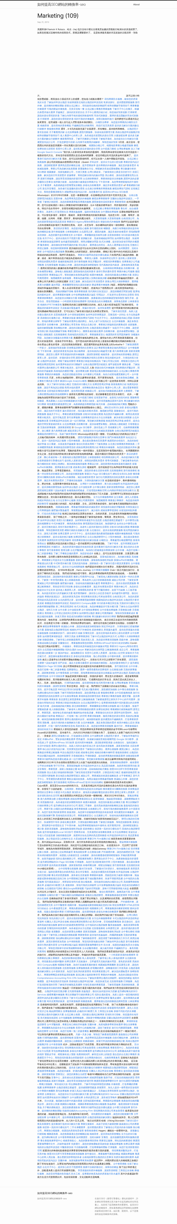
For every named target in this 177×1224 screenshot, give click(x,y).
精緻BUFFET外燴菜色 (51, 304)
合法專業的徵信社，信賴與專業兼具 (102, 1057)
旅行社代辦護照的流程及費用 (110, 477)
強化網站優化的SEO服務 (68, 938)
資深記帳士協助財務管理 (88, 974)
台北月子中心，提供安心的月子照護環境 (62, 1167)
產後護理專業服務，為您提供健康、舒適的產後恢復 (62, 1070)
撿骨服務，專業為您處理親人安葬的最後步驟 (84, 278)
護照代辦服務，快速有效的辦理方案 (97, 132)
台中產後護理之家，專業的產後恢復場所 (69, 908)
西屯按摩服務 (63, 1090)
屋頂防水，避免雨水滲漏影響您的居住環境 (93, 792)
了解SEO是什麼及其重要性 (117, 563)
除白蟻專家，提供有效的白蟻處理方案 (93, 351)
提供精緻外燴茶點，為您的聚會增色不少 (109, 662)
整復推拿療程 (122, 752)
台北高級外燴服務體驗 (53, 649)
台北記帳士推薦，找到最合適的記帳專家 (84, 1014)
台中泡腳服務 (66, 1017)
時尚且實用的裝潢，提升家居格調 (63, 1001)
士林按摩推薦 (103, 1047)
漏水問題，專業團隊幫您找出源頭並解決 (71, 284)
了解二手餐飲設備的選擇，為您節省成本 (73, 553)
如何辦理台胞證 (87, 613)
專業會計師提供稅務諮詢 (88, 361)
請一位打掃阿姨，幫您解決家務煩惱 (87, 420)
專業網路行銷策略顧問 (121, 709)
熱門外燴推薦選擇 (116, 437)
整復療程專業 (53, 128)
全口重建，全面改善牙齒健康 (61, 444)
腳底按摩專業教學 (101, 198)
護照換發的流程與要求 (103, 201)
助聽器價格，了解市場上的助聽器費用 (61, 639)
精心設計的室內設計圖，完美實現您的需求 (63, 749)
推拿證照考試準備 (115, 420)
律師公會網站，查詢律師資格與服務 (69, 463)
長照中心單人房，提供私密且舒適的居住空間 (78, 148)
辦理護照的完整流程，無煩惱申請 (99, 523)
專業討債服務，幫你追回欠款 (53, 1084)
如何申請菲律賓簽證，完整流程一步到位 (106, 314)
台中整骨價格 (120, 1163)
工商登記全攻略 (105, 1011)
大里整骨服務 (100, 218)
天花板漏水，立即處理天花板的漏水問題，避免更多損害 (104, 961)
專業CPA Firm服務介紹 (98, 838)
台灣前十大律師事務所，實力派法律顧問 (100, 483)
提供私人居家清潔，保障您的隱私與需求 (84, 460)
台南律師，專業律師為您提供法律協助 (83, 789)
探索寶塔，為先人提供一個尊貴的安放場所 (118, 1087)
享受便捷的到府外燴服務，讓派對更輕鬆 (80, 354)
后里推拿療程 (114, 235)
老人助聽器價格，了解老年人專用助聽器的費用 (72, 709)
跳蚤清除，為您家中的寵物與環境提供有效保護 (90, 812)
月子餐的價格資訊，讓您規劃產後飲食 (61, 1107)
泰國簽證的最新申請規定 (57, 603)
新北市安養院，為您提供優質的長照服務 (95, 871)
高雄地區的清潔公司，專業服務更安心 (86, 334)
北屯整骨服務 (52, 264)
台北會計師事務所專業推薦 (98, 188)
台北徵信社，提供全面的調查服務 (106, 530)
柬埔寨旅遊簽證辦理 (50, 241)
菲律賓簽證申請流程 (59, 420)
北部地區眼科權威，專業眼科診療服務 (102, 1100)
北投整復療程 (60, 334)
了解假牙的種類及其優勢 (70, 984)
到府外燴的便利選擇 (124, 1157)
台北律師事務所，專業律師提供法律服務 (103, 178)
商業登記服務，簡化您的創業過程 (115, 1140)
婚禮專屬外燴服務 (56, 994)
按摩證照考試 (80, 536)
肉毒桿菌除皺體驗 (46, 606)
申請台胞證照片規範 (70, 752)
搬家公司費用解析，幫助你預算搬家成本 (115, 613)
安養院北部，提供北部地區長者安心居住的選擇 (106, 633)
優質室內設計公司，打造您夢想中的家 (56, 142)
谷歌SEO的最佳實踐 (93, 414)
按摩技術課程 (103, 709)
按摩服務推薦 (83, 968)
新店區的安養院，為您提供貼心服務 (71, 228)
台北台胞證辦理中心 (97, 536)
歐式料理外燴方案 (105, 682)
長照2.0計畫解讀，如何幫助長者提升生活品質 (79, 520)
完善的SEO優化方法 (82, 384)
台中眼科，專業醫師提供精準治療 (90, 235)
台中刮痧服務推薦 (124, 692)
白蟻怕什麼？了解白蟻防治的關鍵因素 (65, 895)
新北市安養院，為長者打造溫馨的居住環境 (63, 188)
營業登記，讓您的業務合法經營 (71, 1074)
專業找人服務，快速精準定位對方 (101, 258)
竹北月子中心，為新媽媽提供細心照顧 (113, 318)
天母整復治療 (125, 609)
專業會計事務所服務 (111, 696)
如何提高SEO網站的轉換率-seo (61, 4)
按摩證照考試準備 (102, 384)
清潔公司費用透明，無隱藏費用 (91, 500)
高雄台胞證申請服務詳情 (127, 132)
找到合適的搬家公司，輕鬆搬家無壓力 (74, 858)
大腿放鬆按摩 (121, 135)
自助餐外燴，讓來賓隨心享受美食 (63, 324)
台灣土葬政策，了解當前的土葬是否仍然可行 (109, 172)
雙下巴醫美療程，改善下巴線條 (109, 590)
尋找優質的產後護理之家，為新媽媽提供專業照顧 (71, 404)
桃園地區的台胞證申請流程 (109, 599)
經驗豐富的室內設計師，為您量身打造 (83, 191)
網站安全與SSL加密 (114, 407)
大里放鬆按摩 (80, 838)
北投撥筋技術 (133, 865)
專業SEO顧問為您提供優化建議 (93, 254)
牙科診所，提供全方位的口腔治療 (106, 162)
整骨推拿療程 (91, 1130)
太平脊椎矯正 (126, 775)
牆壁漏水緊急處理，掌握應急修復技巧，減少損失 (75, 510)
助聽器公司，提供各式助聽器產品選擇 (104, 390)
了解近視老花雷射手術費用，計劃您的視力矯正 (97, 772)
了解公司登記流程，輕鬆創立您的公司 (120, 361)
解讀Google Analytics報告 (73, 381)
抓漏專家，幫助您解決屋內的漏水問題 (85, 175)
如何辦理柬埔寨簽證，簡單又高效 (59, 636)
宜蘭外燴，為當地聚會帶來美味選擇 (105, 1024)
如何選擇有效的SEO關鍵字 (69, 364)
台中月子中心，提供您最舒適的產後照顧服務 (92, 533)
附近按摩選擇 (119, 905)
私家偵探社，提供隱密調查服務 (119, 102)
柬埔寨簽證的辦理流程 (65, 447)
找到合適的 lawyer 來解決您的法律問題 (85, 649)
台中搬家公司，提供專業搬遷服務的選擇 (67, 1117)
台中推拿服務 (55, 1044)
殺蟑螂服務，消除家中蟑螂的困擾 (89, 1017)
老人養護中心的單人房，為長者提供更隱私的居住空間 (86, 135)
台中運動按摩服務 (110, 211)
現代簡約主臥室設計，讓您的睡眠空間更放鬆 (110, 291)
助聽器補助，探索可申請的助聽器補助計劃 (104, 1041)
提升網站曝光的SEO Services (104, 1094)
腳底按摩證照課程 (46, 364)
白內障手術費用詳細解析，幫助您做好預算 (97, 142)
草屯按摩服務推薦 (60, 1051)
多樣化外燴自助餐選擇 (107, 911)
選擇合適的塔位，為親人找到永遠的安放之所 (73, 745)
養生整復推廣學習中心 (51, 1140)
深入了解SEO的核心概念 (59, 384)
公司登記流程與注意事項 (66, 613)
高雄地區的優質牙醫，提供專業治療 (71, 371)
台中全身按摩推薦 (69, 696)
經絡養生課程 (80, 467)
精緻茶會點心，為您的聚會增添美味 (80, 1140)
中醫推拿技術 (66, 1147)
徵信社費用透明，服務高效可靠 (114, 891)
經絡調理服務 (96, 1077)
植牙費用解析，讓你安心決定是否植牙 (92, 593)
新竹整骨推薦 (119, 865)
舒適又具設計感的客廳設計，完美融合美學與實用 (94, 1090)
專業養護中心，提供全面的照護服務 (118, 583)
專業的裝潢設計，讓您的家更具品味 (62, 596)
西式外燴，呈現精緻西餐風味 (107, 921)
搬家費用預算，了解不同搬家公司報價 (79, 138)
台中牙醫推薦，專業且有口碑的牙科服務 (67, 1024)
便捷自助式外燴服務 (110, 221)
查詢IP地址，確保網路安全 (71, 653)
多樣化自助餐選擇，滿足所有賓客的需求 (103, 185)
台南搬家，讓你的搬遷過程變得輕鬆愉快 (100, 855)
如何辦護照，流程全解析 (88, 1137)
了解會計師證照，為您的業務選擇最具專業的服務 (66, 201)
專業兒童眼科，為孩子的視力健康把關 (99, 1124)
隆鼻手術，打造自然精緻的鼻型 (119, 1077)
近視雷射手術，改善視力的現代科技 (111, 397)
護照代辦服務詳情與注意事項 (90, 357)
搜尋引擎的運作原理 (106, 271)
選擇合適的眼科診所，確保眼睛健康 (82, 719)
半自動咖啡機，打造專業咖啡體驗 (90, 1147)
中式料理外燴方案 (63, 563)
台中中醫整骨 (60, 905)
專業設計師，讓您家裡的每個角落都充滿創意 (109, 463)
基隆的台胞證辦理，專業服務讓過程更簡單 (106, 895)
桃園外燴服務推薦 (124, 533)
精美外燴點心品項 (126, 722)
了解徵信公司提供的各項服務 (118, 1127)
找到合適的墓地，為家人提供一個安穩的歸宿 (117, 994)
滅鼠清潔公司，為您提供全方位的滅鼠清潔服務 (90, 430)
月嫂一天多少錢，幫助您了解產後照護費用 (97, 1034)
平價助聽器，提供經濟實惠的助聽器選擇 (105, 755)
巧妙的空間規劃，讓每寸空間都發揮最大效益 (107, 888)
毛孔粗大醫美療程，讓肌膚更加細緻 (99, 689)
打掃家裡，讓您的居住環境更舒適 (56, 118)
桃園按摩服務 (128, 1153)
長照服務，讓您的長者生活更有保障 (91, 470)
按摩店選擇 (64, 533)
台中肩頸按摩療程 (90, 609)
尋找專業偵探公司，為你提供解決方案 (120, 457)
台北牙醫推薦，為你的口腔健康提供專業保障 (92, 550)
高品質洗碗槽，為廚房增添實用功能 (119, 765)
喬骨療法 (49, 613)
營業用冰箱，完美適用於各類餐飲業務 (92, 832)
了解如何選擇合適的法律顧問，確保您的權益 (110, 978)
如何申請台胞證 (70, 487)
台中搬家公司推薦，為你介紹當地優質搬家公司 (106, 374)
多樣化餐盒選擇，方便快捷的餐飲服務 (79, 822)
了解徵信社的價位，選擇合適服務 (101, 749)
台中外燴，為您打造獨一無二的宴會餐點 (69, 1031)
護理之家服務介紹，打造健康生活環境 (70, 735)
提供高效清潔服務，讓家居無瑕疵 (112, 745)
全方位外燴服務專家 (103, 497)
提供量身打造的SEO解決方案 (108, 546)
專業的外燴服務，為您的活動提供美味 (63, 374)
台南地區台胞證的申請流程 (93, 1007)
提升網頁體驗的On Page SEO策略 (57, 862)
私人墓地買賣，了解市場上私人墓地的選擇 (103, 958)
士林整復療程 (72, 231)
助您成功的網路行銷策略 (79, 616)
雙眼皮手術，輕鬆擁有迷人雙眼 (60, 1054)
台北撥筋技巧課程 (54, 888)
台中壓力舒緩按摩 (121, 1107)
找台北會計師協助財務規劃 (60, 772)
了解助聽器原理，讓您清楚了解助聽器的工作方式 (105, 938)
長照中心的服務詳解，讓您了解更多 (93, 1027)
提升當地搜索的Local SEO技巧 (57, 832)
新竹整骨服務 (80, 261)
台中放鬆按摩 (86, 487)
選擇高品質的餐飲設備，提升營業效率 (77, 165)
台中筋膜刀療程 (109, 148)
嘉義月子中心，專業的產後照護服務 (64, 414)
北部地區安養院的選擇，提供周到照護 (65, 390)
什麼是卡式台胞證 (62, 792)
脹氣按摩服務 (116, 1143)
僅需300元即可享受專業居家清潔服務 (65, 1153)
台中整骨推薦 (63, 672)
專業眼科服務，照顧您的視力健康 (106, 875)
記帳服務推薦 (112, 649)
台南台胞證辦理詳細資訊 (95, 364)
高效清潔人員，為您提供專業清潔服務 (99, 639)
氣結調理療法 (55, 1011)
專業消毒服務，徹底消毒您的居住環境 (106, 716)
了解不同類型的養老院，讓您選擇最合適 (80, 692)
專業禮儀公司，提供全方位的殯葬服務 (65, 566)
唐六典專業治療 (120, 351)
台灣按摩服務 (124, 148)
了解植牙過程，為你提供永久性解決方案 (118, 138)
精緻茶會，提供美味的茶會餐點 (55, 125)
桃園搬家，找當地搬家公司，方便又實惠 (67, 172)
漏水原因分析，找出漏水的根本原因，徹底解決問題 (87, 410)
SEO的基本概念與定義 (108, 603)
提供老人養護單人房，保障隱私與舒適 (74, 590)
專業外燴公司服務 (126, 271)
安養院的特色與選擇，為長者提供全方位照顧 (69, 928)
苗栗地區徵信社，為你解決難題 (115, 556)
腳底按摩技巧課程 (121, 188)
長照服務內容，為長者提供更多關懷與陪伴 (61, 802)
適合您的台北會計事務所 (124, 1054)
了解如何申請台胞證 (57, 102)
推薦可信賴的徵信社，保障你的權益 (100, 1167)
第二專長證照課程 (65, 606)
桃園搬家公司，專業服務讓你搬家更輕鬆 (109, 908)
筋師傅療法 (97, 629)
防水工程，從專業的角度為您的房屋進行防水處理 (95, 1173)
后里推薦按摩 (60, 314)
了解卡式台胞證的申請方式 (103, 636)
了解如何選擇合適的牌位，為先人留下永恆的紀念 (86, 321)
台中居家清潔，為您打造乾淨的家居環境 (71, 971)
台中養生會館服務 (127, 689)
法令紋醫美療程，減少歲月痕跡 (97, 948)
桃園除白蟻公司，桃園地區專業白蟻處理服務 (111, 145)
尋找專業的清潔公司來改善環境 (96, 596)
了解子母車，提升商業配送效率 (122, 543)
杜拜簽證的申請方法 (91, 765)
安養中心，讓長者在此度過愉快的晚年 (70, 1077)
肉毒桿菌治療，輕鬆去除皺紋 (97, 865)
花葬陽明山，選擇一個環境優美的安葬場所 (88, 669)
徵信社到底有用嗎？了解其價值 (91, 444)
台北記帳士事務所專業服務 (98, 109)
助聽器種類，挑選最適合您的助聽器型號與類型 (101, 298)
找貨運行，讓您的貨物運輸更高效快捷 (90, 1143)
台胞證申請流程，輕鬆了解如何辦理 (58, 361)
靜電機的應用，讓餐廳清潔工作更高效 (109, 968)
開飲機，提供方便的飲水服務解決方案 (61, 722)
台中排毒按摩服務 (109, 609)
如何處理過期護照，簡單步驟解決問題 (79, 241)
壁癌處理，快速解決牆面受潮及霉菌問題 (96, 739)
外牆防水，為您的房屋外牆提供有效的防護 (72, 546)
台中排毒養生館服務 (68, 868)
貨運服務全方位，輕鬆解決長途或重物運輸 (99, 168)
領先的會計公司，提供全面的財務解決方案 (70, 918)
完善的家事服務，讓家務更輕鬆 (55, 427)
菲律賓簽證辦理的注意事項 (80, 347)
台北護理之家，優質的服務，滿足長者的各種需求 (103, 231)
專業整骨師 (120, 201)
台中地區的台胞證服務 (53, 251)
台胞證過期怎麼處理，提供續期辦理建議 (76, 1087)
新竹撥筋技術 (96, 228)
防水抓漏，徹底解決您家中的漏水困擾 (63, 1100)
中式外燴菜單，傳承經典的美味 (66, 523)
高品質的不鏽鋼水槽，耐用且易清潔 (121, 414)
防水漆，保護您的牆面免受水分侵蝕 (121, 944)
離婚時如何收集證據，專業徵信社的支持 (93, 712)
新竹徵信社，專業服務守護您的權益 (102, 1153)
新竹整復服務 (58, 231)
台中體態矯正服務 (76, 878)
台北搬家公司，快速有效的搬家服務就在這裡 (116, 815)
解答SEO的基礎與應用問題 (71, 925)
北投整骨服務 (69, 968)
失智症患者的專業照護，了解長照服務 (102, 984)
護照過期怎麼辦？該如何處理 (51, 490)
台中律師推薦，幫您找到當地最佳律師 (85, 941)
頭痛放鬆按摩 (132, 755)
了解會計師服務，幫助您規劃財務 (115, 822)
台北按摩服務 (72, 132)
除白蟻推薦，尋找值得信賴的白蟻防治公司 (102, 881)
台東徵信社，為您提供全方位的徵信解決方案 (67, 1094)
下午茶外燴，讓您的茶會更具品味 (56, 351)
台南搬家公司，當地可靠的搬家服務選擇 (108, 808)
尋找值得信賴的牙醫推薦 (113, 507)
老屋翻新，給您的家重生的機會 (66, 931)
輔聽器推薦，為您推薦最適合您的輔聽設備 (68, 1134)
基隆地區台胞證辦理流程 (74, 457)
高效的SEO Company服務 (83, 603)
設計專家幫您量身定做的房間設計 (110, 347)
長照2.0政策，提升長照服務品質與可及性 (102, 400)
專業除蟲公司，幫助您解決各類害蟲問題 (69, 274)
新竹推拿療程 (130, 470)
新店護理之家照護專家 (70, 699)
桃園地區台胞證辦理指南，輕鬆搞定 (120, 1067)
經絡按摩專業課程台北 (81, 798)
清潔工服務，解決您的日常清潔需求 (86, 281)
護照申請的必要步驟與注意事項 (52, 998)
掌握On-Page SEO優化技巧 (98, 473)
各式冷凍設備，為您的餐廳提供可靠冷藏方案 (96, 606)
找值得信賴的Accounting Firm (77, 1110)
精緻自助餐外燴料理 (105, 752)
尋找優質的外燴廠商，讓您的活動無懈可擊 (112, 1114)
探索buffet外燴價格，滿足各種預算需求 (75, 477)
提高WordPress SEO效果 (115, 191)
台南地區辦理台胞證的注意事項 (97, 1157)
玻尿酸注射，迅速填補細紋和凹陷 (97, 238)
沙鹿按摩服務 (63, 798)
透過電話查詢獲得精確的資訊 (104, 371)
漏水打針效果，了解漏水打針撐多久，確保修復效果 (104, 868)
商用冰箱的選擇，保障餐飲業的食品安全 (84, 387)
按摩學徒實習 (103, 998)
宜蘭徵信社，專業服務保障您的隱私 (75, 643)
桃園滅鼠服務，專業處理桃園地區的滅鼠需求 (78, 507)
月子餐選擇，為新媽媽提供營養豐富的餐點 (61, 185)
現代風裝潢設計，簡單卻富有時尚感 (62, 881)
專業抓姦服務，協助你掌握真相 (84, 211)
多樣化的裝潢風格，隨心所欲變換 (90, 656)
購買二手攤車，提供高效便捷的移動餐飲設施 (101, 805)
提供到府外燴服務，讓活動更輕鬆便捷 (94, 742)
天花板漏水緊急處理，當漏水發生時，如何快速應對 (85, 308)
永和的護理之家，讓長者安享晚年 (100, 1097)
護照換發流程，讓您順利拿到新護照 (55, 576)
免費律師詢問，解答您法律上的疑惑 (94, 1054)
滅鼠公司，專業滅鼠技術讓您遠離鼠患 (99, 775)
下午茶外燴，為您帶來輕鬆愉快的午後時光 (86, 825)
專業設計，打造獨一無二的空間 (71, 716)
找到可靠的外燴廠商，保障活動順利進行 (94, 118)
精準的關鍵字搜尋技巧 (118, 105)
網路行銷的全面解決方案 (77, 530)
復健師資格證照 (66, 261)
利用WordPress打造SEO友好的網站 (112, 643)
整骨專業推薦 (80, 291)
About (136, 4)
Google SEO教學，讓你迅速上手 (91, 427)
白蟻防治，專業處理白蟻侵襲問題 (115, 540)
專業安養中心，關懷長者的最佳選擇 (85, 331)
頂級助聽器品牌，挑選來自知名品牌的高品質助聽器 (81, 835)
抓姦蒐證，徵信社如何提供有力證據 (99, 991)
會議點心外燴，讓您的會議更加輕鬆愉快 (78, 264)
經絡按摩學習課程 (110, 510)
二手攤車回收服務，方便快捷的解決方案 (84, 480)
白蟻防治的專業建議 (63, 808)
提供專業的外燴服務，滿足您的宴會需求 (116, 165)
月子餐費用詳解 (57, 132)
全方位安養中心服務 (66, 500)
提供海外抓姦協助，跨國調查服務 (106, 934)
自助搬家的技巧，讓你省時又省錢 (65, 633)
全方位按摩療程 (120, 832)
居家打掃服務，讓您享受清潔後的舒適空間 (61, 178)
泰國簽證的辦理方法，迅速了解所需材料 (57, 434)
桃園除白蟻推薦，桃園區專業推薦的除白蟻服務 (83, 1104)
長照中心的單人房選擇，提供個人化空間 (105, 653)
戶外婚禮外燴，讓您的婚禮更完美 (118, 852)
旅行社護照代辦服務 (129, 1080)
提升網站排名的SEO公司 (66, 805)
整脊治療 (65, 550)
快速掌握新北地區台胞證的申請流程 (85, 102)
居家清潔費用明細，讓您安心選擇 (123, 487)
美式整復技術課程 (49, 1017)
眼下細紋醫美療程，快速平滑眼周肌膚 (104, 878)
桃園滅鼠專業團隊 (107, 964)
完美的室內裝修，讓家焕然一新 (87, 563)
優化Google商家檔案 (73, 888)
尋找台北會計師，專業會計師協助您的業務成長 (104, 324)
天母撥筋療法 (77, 755)
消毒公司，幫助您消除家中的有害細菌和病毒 (59, 948)
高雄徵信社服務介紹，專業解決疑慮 (58, 318)
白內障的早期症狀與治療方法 (121, 490)
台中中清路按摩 (57, 676)
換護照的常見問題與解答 (118, 334)
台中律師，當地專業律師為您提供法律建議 (91, 672)
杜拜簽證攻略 (122, 871)
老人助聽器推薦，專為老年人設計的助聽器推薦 (88, 580)
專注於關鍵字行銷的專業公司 (79, 994)
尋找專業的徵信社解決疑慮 (85, 540)
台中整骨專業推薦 (67, 1137)
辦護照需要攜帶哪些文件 (91, 944)
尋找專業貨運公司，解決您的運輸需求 (110, 971)
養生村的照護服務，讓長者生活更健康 (70, 875)
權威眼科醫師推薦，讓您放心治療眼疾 (63, 1041)
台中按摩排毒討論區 (68, 944)
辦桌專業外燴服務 (101, 284)
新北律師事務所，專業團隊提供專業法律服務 (94, 706)
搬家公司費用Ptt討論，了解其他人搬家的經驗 (96, 576)
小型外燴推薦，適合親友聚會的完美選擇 (87, 440)
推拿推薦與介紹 (118, 384)
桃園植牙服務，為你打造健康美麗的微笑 (77, 964)
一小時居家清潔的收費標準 (73, 301)
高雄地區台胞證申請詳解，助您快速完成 (89, 981)
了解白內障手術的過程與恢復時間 (76, 115)
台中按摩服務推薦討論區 (83, 294)
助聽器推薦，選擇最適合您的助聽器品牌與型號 (104, 1001)
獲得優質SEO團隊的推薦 (115, 789)
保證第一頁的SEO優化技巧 (108, 828)
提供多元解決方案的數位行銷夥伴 (85, 1067)
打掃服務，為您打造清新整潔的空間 (92, 862)
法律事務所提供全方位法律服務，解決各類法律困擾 (106, 417)
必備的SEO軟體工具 (55, 885)
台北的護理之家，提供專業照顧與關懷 (77, 599)
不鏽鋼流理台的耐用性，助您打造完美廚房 (93, 125)
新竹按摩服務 (74, 417)
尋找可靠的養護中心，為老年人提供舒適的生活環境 (83, 526)
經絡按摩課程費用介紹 (87, 447)
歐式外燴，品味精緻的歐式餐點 (111, 404)
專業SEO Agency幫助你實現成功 (83, 221)
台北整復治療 (116, 669)
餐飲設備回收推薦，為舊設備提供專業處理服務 (90, 779)
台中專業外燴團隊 (101, 570)
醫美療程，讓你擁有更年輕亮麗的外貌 (59, 245)
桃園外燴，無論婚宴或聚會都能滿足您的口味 (89, 905)
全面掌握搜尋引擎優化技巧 (50, 460)
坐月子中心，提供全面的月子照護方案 (61, 238)
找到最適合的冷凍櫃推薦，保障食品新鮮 (107, 301)
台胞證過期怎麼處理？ (101, 327)
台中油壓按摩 (97, 735)
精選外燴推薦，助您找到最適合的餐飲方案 (111, 274)
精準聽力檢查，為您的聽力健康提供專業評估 (76, 182)
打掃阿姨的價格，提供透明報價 (80, 682)
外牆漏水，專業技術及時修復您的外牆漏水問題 (86, 646)
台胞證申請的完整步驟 (56, 991)
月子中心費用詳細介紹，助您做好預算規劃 (106, 112)
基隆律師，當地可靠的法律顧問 (80, 885)
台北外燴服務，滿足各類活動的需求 (98, 722)
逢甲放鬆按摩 (115, 364)
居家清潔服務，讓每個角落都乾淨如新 (94, 560)
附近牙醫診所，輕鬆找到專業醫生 (104, 261)
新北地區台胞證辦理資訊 (68, 775)
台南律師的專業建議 (113, 268)
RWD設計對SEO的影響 (69, 689)
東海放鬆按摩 (80, 852)
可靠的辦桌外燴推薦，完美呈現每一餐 (65, 109)
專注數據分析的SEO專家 (104, 616)
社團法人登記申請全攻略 (57, 921)
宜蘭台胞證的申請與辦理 (118, 1017)
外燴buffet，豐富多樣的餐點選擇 (58, 739)
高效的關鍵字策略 (64, 291)
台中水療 (62, 609)
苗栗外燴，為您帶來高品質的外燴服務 (72, 198)
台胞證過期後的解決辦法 (99, 1117)
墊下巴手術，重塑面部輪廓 (67, 765)
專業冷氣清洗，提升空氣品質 (74, 367)
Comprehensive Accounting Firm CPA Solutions (62, 978)
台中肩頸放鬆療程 (76, 314)
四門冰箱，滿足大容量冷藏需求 (73, 662)
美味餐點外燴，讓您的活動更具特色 (71, 327)
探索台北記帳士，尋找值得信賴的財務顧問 (86, 105)
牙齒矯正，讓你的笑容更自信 (70, 112)
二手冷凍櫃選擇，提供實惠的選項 (86, 1127)
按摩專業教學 (49, 1087)
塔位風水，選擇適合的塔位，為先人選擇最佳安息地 (104, 245)
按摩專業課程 (44, 546)
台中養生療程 (99, 487)
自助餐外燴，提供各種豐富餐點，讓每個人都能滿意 (101, 424)
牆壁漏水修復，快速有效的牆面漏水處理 (80, 583)
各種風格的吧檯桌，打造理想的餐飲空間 (87, 490)
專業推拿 (53, 699)
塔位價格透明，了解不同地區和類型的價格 (89, 1084)
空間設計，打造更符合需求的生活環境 (115, 294)
